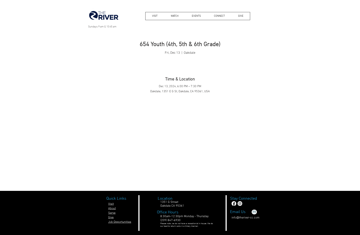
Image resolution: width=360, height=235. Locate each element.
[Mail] (254, 212)
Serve (112, 213)
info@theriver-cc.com (246, 218)
